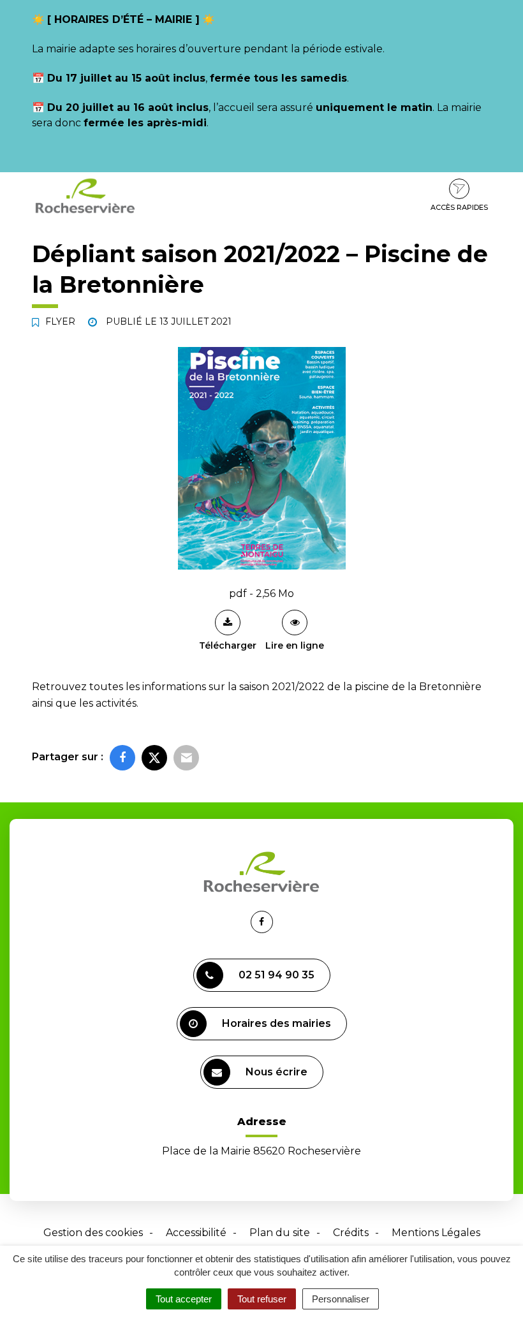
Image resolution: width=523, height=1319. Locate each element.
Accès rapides (459, 207)
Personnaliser (340, 1298)
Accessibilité (196, 1233)
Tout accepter (184, 1298)
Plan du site (279, 1233)
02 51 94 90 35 (276, 975)
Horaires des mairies (276, 1023)
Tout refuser (261, 1298)
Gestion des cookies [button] (93, 1233)
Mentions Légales (436, 1233)
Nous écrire (276, 1072)
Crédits (351, 1233)
